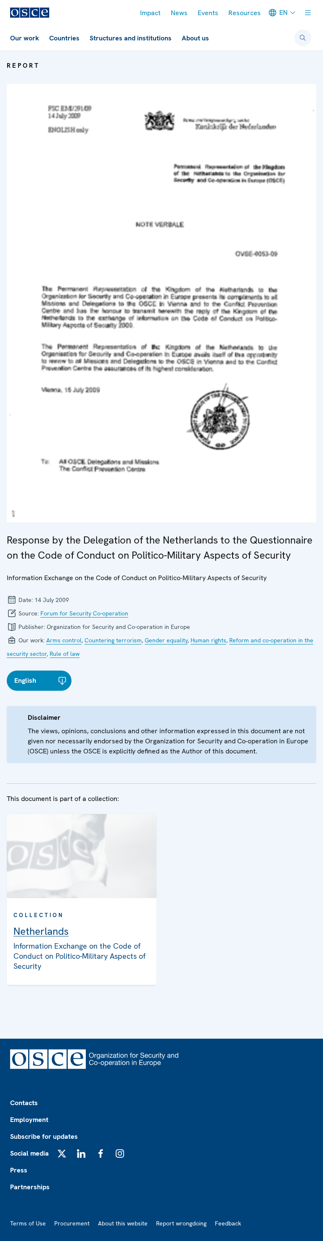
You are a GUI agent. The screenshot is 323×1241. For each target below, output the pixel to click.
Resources (244, 12)
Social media (29, 1153)
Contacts (24, 1102)
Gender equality (166, 640)
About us (195, 38)
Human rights (208, 640)
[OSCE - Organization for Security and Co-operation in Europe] (29, 13)
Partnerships (30, 1187)
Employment (29, 1119)
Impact (150, 12)
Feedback (228, 1223)
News (179, 12)
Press (18, 1170)
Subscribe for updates (44, 1136)
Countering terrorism (113, 640)
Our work (24, 38)
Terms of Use (28, 1223)
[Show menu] (307, 12)
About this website (123, 1223)
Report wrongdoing (181, 1223)
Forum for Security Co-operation (84, 613)
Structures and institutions (131, 38)
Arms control (64, 640)
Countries (64, 38)
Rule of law (64, 654)
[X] (62, 1153)
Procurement (72, 1223)
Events (208, 12)
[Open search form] (302, 37)
